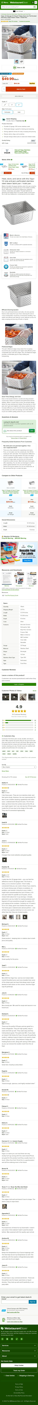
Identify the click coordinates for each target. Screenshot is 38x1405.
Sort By (4, 764)
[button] (16, 62)
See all (34, 690)
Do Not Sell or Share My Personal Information (19, 1395)
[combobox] (19, 7)
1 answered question (24, 21)
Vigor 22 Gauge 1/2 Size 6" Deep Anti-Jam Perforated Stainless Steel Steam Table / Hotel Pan (10, 492)
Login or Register (19, 684)
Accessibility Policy (19, 1393)
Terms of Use (14, 438)
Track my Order (19, 1370)
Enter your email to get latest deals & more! (16, 1298)
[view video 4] (25, 917)
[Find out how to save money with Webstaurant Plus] (2, 164)
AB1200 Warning (20, 538)
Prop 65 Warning (7, 538)
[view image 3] (23, 697)
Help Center (19, 1365)
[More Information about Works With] (12, 159)
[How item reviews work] (26, 717)
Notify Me (33, 172)
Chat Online (10, 1376)
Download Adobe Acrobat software (10, 589)
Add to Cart (8, 173)
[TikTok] (16, 1339)
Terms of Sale (19, 1384)
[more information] (25, 121)
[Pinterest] (21, 1339)
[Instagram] (2, 1339)
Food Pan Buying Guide (16, 595)
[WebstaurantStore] (19, 1328)
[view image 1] (4, 815)
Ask (32, 431)
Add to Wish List (19, 96)
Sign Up (32, 1302)
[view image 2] (11, 917)
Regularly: (4, 76)
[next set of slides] (36, 168)
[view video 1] (6, 697)
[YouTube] (7, 1339)
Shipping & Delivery (26, 1376)
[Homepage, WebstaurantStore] (19, 2)
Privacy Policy (23, 438)
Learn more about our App (14, 1321)
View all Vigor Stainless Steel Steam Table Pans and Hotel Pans (22, 151)
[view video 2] (14, 697)
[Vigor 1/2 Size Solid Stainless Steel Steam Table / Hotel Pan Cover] (10, 168)
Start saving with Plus (13, 1312)
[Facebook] (12, 1339)
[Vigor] (7, 151)
